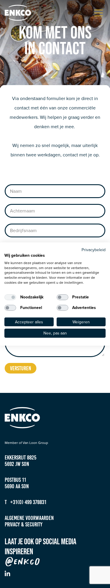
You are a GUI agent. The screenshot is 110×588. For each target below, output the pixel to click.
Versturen (20, 368)
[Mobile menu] (98, 13)
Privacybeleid (94, 250)
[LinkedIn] (7, 573)
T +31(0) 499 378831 (25, 502)
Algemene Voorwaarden (29, 518)
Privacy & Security (24, 524)
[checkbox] (10, 297)
